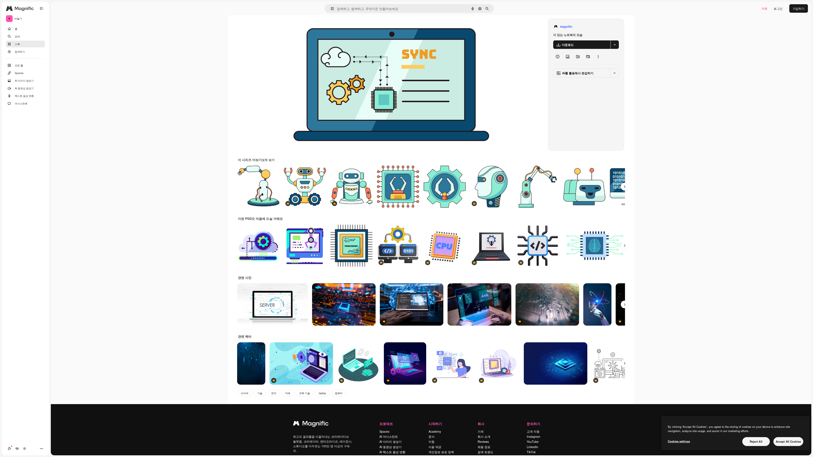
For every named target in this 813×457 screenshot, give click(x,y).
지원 (431, 441)
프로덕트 (386, 423)
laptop (322, 393)
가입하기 (799, 8)
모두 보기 (268, 160)
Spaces (384, 431)
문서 (431, 436)
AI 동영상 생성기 (390, 447)
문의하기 (533, 423)
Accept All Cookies (788, 441)
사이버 (244, 393)
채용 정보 (484, 447)
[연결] (9, 448)
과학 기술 (304, 393)
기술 (259, 393)
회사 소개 (484, 436)
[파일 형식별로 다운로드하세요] (614, 44)
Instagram (533, 436)
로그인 (778, 8)
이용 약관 (435, 447)
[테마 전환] (24, 448)
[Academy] (17, 448)
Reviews (483, 441)
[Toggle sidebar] (41, 8)
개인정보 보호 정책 (441, 452)
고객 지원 (533, 431)
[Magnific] (311, 424)
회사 (481, 423)
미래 (287, 393)
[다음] (624, 186)
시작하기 (435, 423)
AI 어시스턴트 (388, 436)
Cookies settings (679, 441)
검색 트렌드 (485, 452)
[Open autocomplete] (330, 8)
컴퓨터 (339, 393)
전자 (273, 393)
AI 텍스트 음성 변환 (392, 452)
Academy (435, 431)
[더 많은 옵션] (598, 56)
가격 (764, 8)
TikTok (531, 452)
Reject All (756, 441)
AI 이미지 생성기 (390, 441)
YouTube (533, 441)
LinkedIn (532, 447)
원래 (316, 26)
